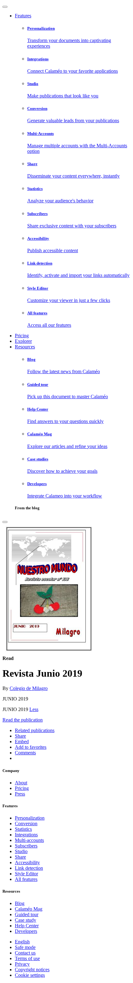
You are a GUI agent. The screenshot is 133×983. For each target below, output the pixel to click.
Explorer (23, 341)
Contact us (25, 952)
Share (20, 857)
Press (20, 793)
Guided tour (26, 914)
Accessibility (27, 862)
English (22, 941)
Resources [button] (25, 346)
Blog (19, 903)
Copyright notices (32, 969)
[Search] (4, 522)
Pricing (22, 335)
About (21, 782)
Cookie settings (30, 975)
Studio (21, 851)
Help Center (27, 925)
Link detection (29, 868)
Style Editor (26, 873)
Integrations (26, 834)
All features (26, 879)
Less (33, 709)
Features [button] (23, 15)
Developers (26, 931)
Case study (25, 920)
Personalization (30, 818)
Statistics (23, 829)
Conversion (26, 823)
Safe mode (25, 947)
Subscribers (26, 845)
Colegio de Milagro (29, 688)
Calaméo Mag (28, 909)
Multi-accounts (29, 840)
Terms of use (27, 958)
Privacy (22, 964)
